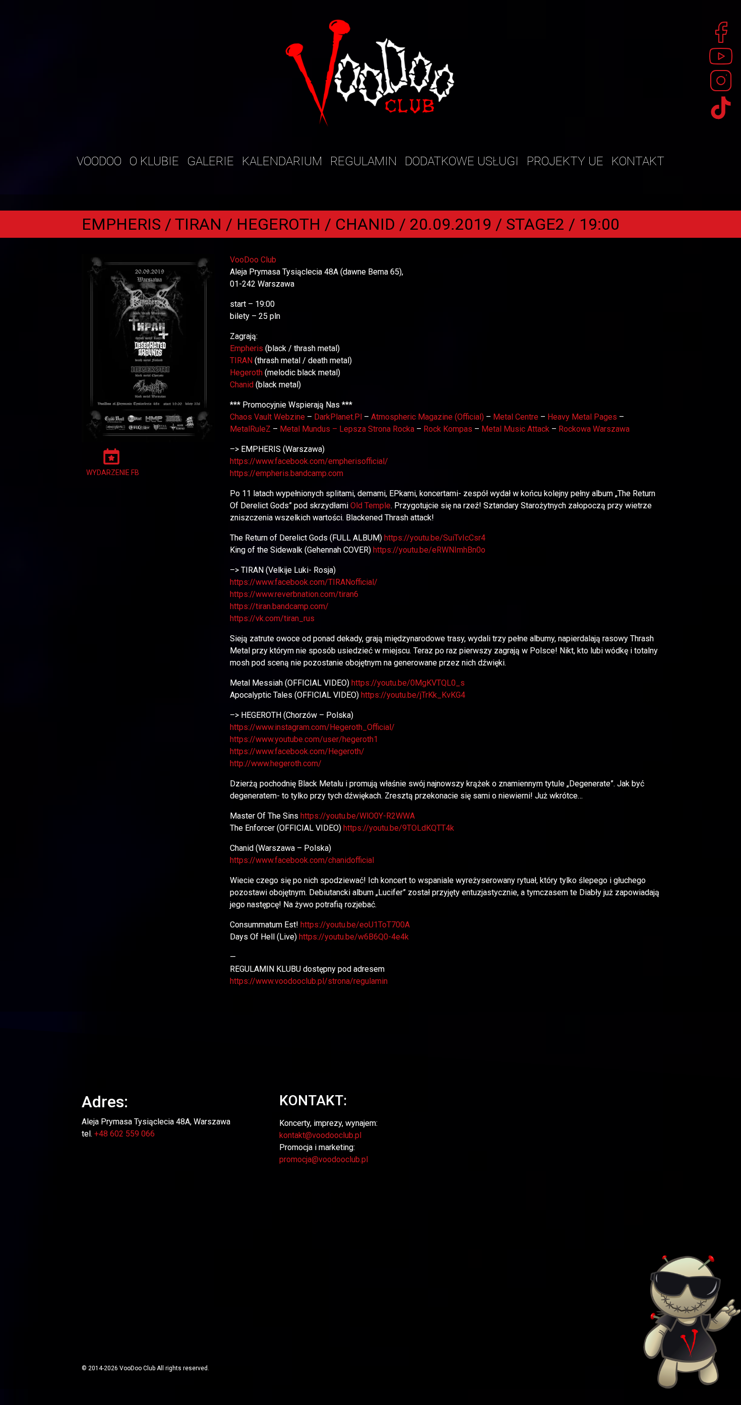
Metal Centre (515, 417)
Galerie (210, 161)
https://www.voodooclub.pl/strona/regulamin (309, 981)
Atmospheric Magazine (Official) (427, 417)
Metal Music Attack (515, 429)
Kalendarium (282, 161)
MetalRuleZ (250, 429)
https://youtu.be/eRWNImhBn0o (429, 550)
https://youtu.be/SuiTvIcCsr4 (434, 538)
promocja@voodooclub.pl (323, 1159)
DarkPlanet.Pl (338, 417)
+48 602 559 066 (124, 1134)
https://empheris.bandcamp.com (286, 473)
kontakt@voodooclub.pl (320, 1135)
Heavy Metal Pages (582, 417)
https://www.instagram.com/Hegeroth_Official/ (312, 727)
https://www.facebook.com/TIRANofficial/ (304, 582)
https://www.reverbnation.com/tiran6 (294, 594)
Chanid (242, 384)
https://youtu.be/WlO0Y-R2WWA (357, 816)
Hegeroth (246, 372)
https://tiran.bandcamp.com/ (279, 606)
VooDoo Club (253, 259)
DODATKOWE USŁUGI (462, 161)
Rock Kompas (447, 429)
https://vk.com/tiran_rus (272, 618)
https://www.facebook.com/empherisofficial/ (309, 461)
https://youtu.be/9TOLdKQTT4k (398, 828)
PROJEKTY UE (565, 161)
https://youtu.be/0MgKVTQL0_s (408, 683)
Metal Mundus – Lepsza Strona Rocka (347, 429)
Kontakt (637, 161)
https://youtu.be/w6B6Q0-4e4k (354, 937)
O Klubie (154, 161)
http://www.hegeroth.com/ (276, 763)
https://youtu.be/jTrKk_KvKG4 (413, 695)
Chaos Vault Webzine (267, 417)
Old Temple (370, 505)
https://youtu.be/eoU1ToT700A (355, 924)
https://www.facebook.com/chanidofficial (302, 860)
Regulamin (363, 161)
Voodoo (99, 161)
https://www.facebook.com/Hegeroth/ (297, 751)
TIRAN (241, 360)
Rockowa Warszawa (594, 429)
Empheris (246, 348)
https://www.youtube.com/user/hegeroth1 (304, 739)
